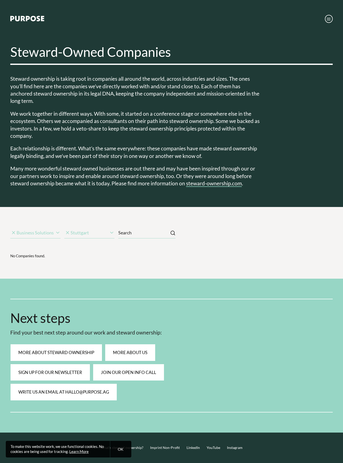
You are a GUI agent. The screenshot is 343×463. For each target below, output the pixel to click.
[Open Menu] (329, 19)
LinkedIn (193, 448)
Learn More (79, 451)
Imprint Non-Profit (165, 448)
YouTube (213, 448)
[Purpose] (27, 20)
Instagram (235, 448)
